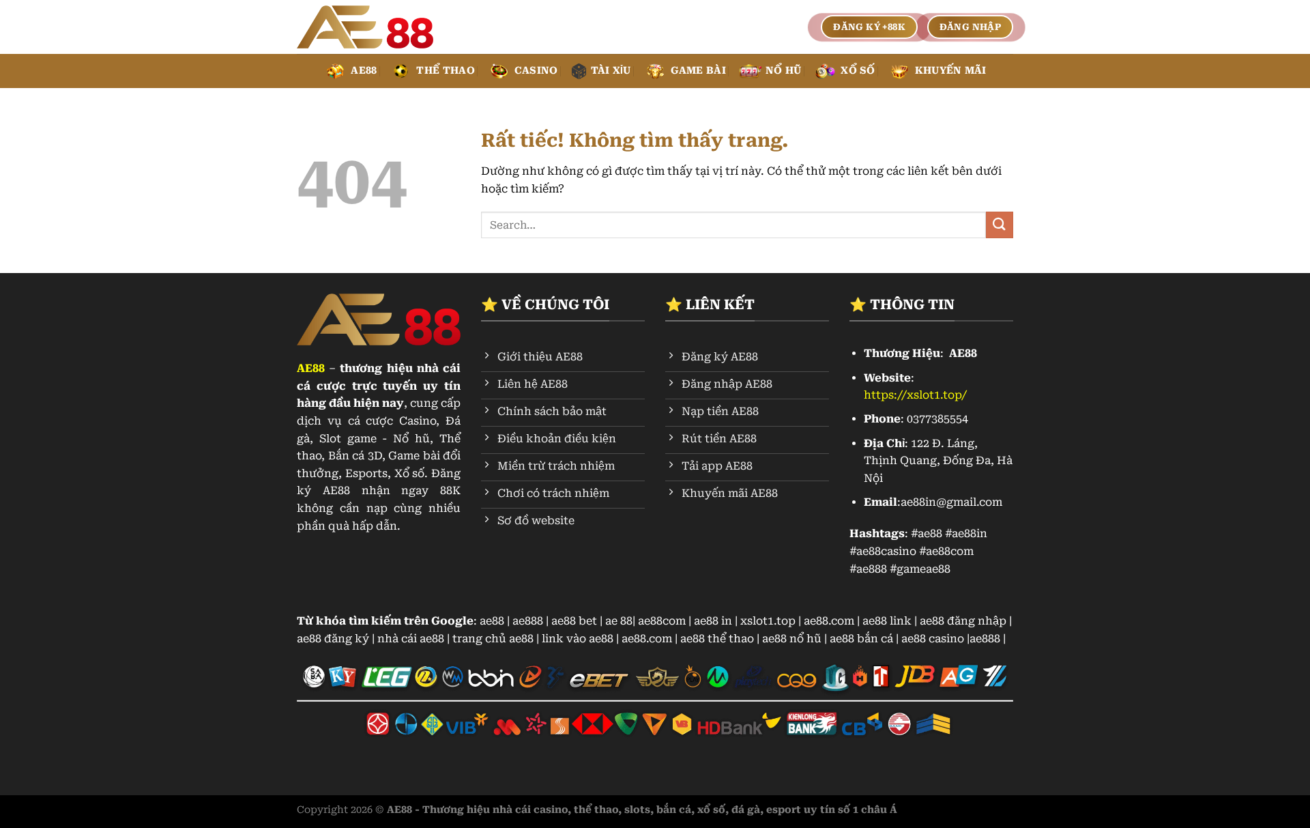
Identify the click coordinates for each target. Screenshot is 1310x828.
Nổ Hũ (783, 70)
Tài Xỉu (611, 70)
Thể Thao (445, 70)
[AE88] (365, 27)
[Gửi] (999, 225)
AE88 (364, 70)
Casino (536, 70)
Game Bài (698, 70)
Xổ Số (858, 70)
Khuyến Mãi (951, 70)
